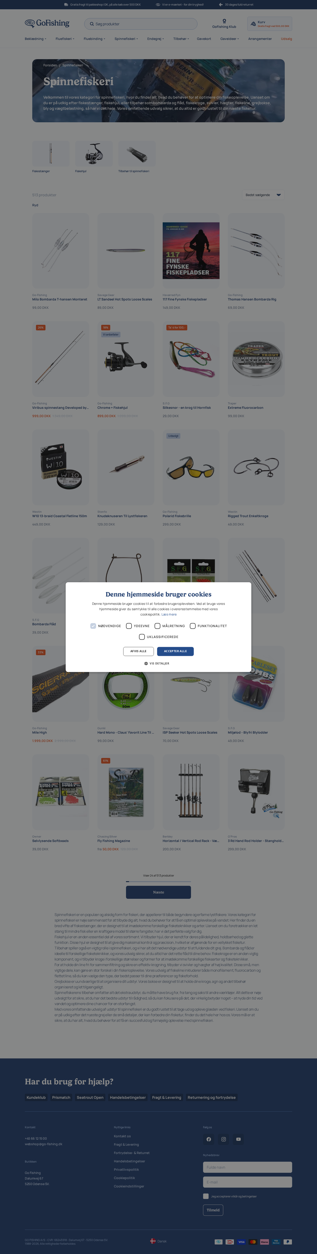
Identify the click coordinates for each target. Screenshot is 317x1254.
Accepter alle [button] (175, 651)
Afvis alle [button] (138, 651)
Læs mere (169, 614)
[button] (158, 663)
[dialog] (158, 627)
